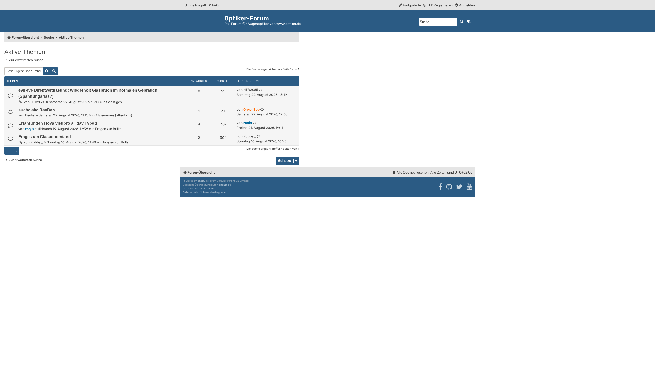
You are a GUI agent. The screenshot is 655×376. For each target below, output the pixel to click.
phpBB (202, 180)
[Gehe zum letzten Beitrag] (260, 89)
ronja (29, 129)
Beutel (30, 115)
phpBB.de (225, 184)
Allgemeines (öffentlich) (113, 115)
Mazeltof (200, 188)
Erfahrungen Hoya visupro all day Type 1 (57, 123)
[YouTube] (469, 186)
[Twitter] (459, 186)
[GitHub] (449, 186)
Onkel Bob (251, 109)
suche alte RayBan (36, 110)
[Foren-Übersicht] (202, 20)
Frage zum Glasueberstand (44, 137)
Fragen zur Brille (108, 129)
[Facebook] (440, 186)
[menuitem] (213, 5)
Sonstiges (114, 102)
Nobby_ (36, 142)
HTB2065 (37, 102)
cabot (210, 188)
